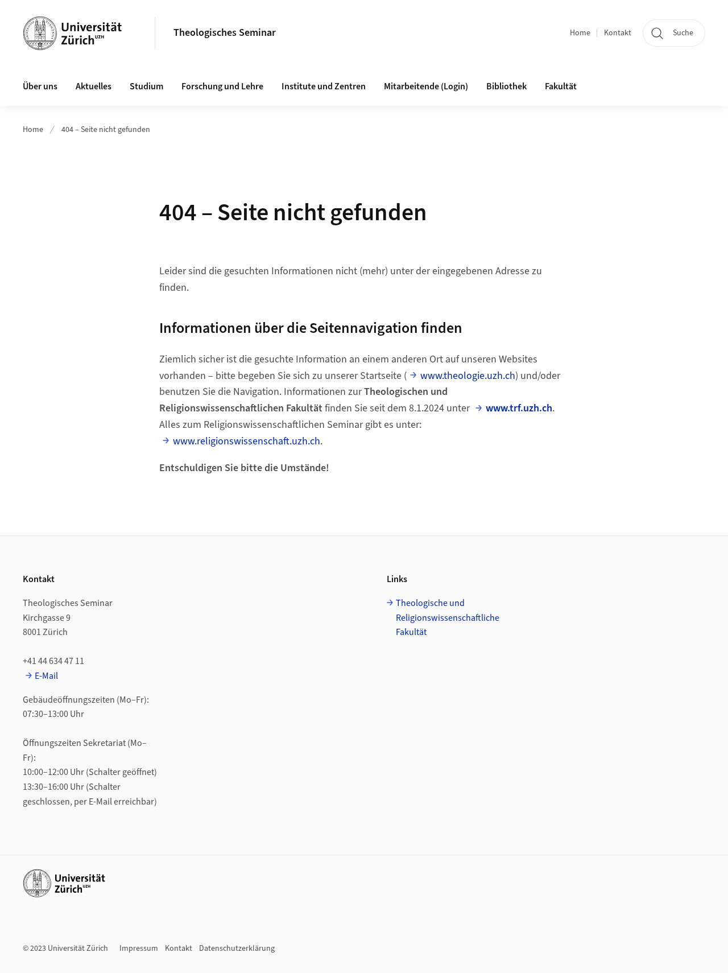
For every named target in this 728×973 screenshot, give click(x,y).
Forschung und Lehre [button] (222, 86)
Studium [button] (146, 86)
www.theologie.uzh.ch (467, 376)
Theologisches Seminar (224, 33)
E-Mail (46, 676)
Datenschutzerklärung (237, 948)
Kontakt (617, 33)
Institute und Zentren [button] (324, 86)
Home (580, 33)
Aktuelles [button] (93, 86)
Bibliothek (506, 86)
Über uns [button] (40, 86)
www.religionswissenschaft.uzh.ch (246, 441)
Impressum (138, 948)
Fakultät (561, 86)
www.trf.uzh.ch (519, 408)
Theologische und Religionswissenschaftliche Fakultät (447, 617)
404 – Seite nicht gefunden (105, 129)
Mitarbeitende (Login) (426, 86)
